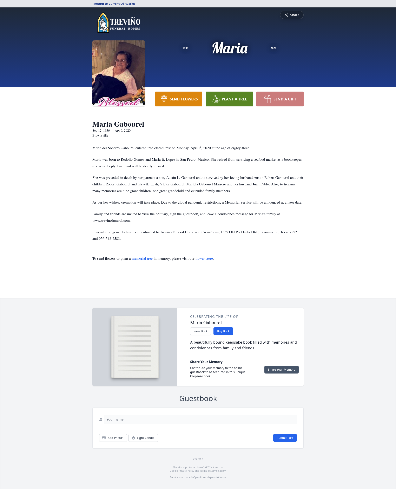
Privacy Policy (186, 471)
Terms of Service (209, 471)
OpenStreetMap (202, 477)
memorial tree (142, 258)
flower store (204, 258)
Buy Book (223, 331)
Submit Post (285, 438)
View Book (200, 331)
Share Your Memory (281, 369)
